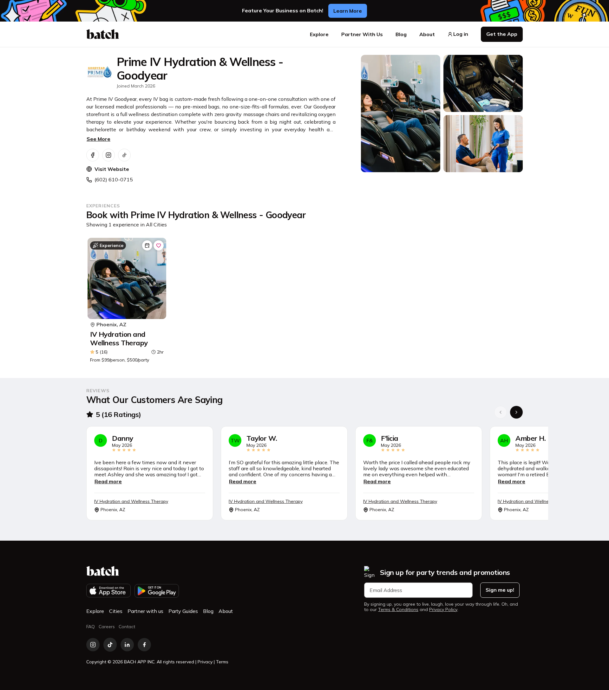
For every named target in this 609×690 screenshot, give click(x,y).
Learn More (347, 11)
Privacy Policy (443, 609)
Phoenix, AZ (111, 325)
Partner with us (145, 611)
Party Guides (183, 611)
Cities (115, 611)
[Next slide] (516, 412)
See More (98, 139)
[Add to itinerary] (147, 245)
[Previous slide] (500, 412)
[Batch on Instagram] (93, 644)
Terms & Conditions (398, 609)
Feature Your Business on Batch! (282, 11)
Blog (401, 34)
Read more (108, 481)
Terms (222, 662)
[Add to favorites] (159, 245)
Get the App (501, 34)
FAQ (90, 626)
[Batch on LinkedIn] (127, 644)
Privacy (205, 662)
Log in (460, 34)
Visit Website (112, 169)
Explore (319, 34)
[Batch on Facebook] (144, 644)
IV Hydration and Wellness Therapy (119, 338)
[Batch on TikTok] (110, 645)
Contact (127, 626)
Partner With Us (362, 34)
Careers (107, 626)
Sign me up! (500, 590)
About (427, 34)
